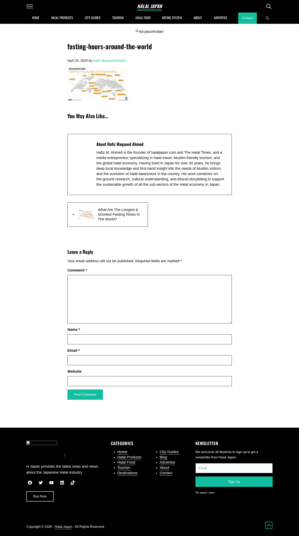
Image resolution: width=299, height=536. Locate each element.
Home (122, 452)
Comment (77, 270)
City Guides (169, 452)
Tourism (123, 468)
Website (74, 371)
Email (73, 350)
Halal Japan (149, 6)
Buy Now (40, 496)
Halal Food (126, 462)
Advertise (167, 462)
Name (73, 330)
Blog (163, 457)
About (164, 468)
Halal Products (129, 457)
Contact (166, 473)
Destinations (127, 473)
